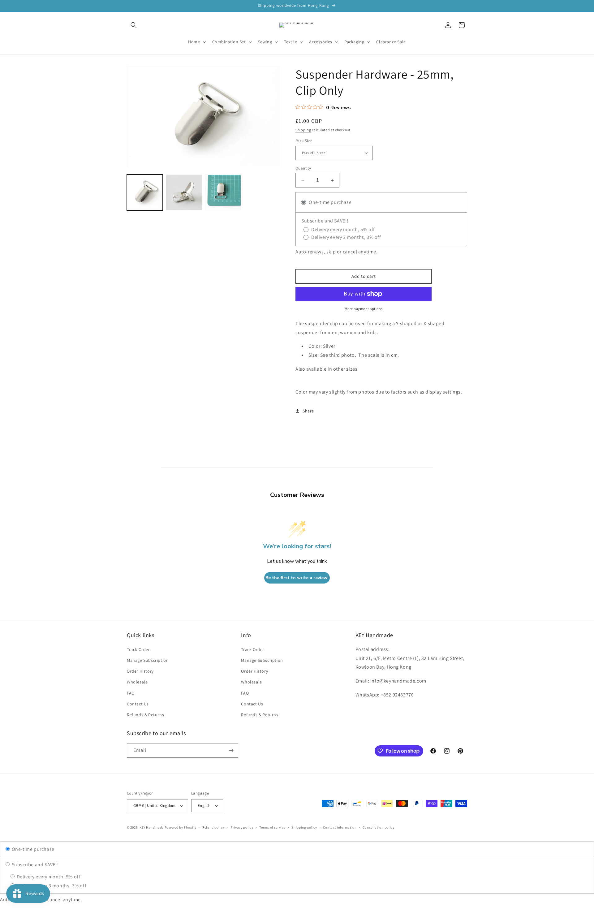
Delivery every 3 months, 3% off (50, 885)
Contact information (339, 827)
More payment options (364, 308)
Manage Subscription (148, 660)
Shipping (303, 129)
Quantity (303, 168)
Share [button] (308, 411)
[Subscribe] (231, 750)
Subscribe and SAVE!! (35, 864)
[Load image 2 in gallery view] (184, 192)
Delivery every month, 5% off (47, 876)
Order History (140, 671)
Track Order (138, 649)
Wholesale (137, 682)
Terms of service (272, 827)
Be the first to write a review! (297, 578)
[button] (133, 25)
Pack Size (303, 140)
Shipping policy (304, 827)
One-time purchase (32, 849)
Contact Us (138, 704)
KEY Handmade (152, 827)
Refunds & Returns (145, 714)
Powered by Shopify (180, 827)
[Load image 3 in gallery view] (223, 192)
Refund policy (213, 827)
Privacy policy (241, 827)
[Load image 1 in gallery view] (145, 192)
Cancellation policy (378, 827)
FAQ (131, 693)
